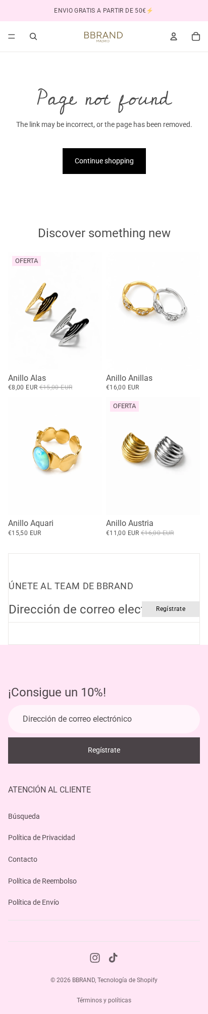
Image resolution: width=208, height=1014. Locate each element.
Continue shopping (104, 161)
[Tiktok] (113, 958)
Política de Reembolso (42, 880)
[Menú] (11, 36)
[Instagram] (95, 958)
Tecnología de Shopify (127, 980)
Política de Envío (33, 902)
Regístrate (170, 608)
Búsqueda (24, 816)
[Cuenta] (174, 36)
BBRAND (83, 980)
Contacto (22, 859)
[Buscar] (33, 36)
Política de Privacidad (41, 837)
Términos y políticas (104, 1000)
